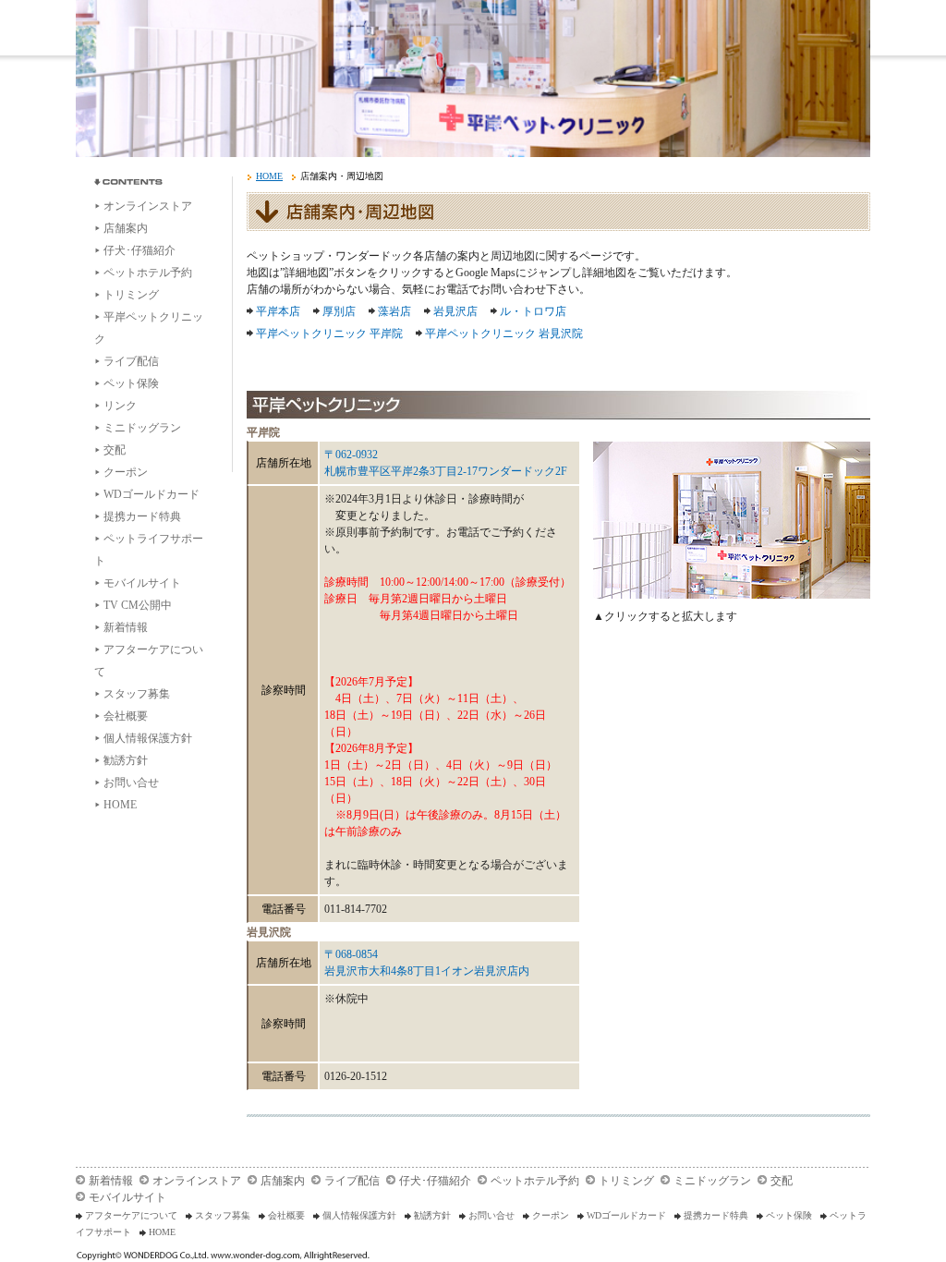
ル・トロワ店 (533, 311)
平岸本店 (278, 311)
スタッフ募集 (136, 693)
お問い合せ (131, 782)
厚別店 (339, 311)
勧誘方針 (125, 760)
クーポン (125, 472)
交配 (114, 449)
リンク (120, 405)
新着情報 (125, 627)
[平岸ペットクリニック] (731, 520)
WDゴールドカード (151, 494)
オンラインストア (147, 206)
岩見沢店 (455, 311)
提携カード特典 (142, 516)
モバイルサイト (142, 582)
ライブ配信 (131, 361)
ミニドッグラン (142, 427)
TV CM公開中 (137, 605)
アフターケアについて (131, 1215)
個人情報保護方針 (147, 738)
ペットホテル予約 (147, 272)
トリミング (131, 294)
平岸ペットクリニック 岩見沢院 (504, 333)
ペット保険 (131, 383)
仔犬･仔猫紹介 (139, 250)
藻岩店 (394, 311)
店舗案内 (125, 228)
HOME (120, 804)
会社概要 (125, 716)
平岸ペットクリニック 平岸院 (329, 333)
